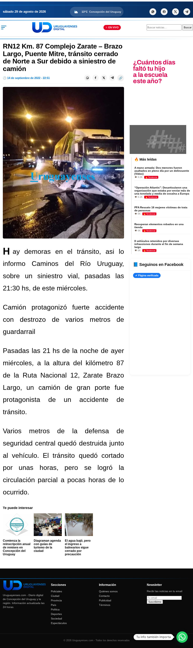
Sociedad (56, 618)
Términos (104, 604)
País (53, 604)
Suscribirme (154, 601)
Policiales (56, 591)
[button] (182, 637)
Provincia (56, 600)
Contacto (104, 595)
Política (55, 609)
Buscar (187, 27)
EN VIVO (113, 27)
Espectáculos (59, 623)
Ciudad (55, 595)
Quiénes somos (108, 591)
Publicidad (105, 600)
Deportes (56, 614)
